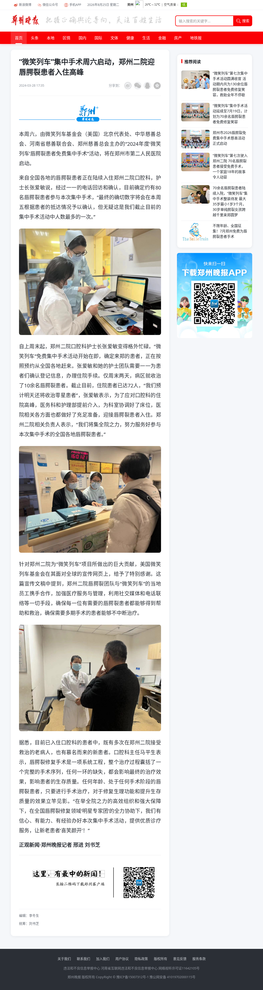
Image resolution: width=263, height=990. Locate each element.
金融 (162, 37)
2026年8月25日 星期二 (103, 5)
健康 (130, 37)
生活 (146, 37)
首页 (19, 37)
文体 (114, 37)
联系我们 (83, 958)
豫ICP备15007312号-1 (132, 977)
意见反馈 (179, 958)
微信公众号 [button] (50, 5)
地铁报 (196, 37)
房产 (178, 37)
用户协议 (122, 958)
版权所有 (160, 958)
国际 (98, 37)
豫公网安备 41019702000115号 (172, 977)
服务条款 (199, 958)
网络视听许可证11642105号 (179, 968)
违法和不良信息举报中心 (81, 968)
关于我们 (64, 958)
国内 (82, 37)
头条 (35, 37)
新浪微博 (25, 5)
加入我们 (102, 958)
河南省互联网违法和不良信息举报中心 (129, 968)
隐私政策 (141, 958)
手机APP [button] (75, 5)
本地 (50, 37)
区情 (66, 37)
